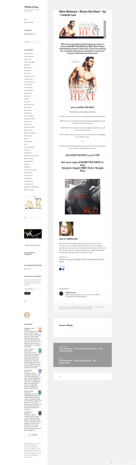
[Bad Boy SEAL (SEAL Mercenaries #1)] (40, 392)
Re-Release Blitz (29, 127)
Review (26, 138)
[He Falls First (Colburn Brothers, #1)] (40, 413)
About (26, 19)
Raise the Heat (87, 308)
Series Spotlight (29, 147)
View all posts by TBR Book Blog (75, 296)
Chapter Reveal (29, 76)
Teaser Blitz (27, 172)
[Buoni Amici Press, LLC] (33, 245)
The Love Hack (29, 349)
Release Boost (28, 130)
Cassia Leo (71, 308)
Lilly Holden (28, 392)
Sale (25, 144)
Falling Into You (29, 328)
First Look (27, 96)
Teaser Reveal (28, 175)
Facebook (69, 259)
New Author (28, 110)
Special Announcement (31, 155)
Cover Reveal (28, 84)
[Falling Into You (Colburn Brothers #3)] (40, 329)
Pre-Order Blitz (29, 116)
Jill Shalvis (27, 371)
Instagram (77, 259)
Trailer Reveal (28, 181)
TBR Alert (27, 167)
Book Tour (27, 73)
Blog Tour (27, 65)
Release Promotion (30, 133)
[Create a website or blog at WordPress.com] (59, 376)
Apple (76, 167)
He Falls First (29, 412)
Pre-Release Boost (29, 118)
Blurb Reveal (28, 67)
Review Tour (28, 141)
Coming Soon (28, 79)
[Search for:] (33, 42)
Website (62, 259)
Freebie (26, 99)
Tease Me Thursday (30, 170)
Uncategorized (28, 184)
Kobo (91, 167)
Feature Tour (28, 93)
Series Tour (27, 150)
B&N (83, 167)
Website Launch (29, 189)
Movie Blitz (27, 107)
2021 (96, 307)
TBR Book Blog (31, 7)
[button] (38, 203)
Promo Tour (28, 124)
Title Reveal (28, 178)
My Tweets (27, 269)
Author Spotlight (29, 62)
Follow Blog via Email (32, 276)
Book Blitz (27, 70)
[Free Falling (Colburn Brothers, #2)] (40, 371)
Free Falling (28, 370)
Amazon (66, 167)
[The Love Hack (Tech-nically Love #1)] (40, 350)
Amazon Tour (28, 53)
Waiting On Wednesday (31, 187)
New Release (28, 113)
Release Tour (28, 136)
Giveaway (27, 101)
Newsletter (92, 259)
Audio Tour (27, 59)
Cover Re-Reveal (29, 82)
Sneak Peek (27, 153)
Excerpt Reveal (28, 90)
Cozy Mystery (28, 87)
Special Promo (28, 158)
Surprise (26, 164)
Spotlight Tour (28, 161)
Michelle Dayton (29, 350)
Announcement (29, 56)
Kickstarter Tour (29, 104)
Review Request (29, 22)
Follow (27, 293)
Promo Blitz (28, 121)
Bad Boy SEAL (29, 391)
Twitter (84, 259)
